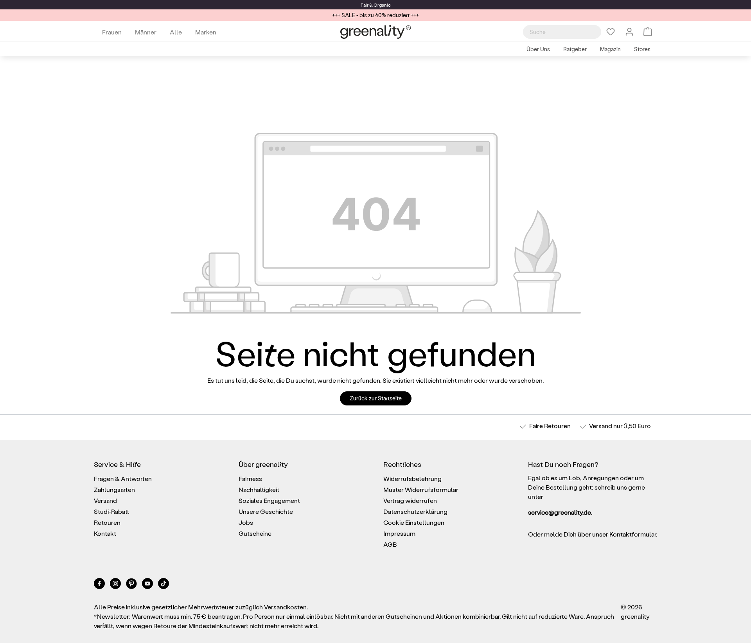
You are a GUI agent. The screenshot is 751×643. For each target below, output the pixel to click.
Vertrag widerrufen (410, 500)
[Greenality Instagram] (116, 585)
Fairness (250, 478)
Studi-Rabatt (111, 511)
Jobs (246, 522)
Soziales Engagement (269, 500)
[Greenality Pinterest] (132, 585)
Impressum (399, 533)
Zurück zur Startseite (376, 398)
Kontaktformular (632, 534)
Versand (600, 425)
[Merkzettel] (610, 31)
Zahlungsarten (114, 489)
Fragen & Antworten (123, 478)
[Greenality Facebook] (100, 585)
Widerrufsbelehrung (412, 478)
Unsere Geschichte (266, 511)
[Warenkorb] (647, 31)
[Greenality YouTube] (148, 585)
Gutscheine (255, 533)
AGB (390, 544)
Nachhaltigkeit (259, 489)
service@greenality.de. (560, 512)
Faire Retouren (550, 425)
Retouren (107, 522)
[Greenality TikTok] (163, 585)
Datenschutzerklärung (415, 511)
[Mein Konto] (629, 31)
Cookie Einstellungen (413, 522)
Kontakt (105, 533)
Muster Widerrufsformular (420, 489)
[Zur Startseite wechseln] (375, 32)
